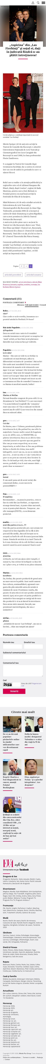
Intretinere (7, 952)
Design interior (27, 981)
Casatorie (12, 881)
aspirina (20, 284)
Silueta (30, 954)
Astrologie (7, 1016)
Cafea (37, 964)
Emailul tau (29, 642)
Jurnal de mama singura (12, 983)
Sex (18, 881)
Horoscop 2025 (9, 1008)
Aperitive (6, 969)
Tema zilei (31, 993)
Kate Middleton (22, 891)
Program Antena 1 (23, 900)
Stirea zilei (22, 993)
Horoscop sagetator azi (12, 1034)
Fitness (10, 950)
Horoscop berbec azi (11, 1044)
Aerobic (15, 952)
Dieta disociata (21, 954)
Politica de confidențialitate (12, 1057)
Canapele (6, 981)
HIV (9, 942)
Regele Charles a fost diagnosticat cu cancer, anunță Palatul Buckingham (12, 782)
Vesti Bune (31, 996)
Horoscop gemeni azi (11, 1023)
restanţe (34, 284)
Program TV (31, 898)
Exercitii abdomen (26, 952)
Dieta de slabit (8, 954)
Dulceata (11, 967)
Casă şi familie (10, 976)
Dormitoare (15, 981)
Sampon (20, 910)
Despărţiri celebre (19, 996)
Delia (29, 896)
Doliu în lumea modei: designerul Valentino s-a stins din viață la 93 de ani (33, 739)
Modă (5, 918)
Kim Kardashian (35, 891)
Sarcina (6, 935)
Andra (24, 896)
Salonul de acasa (29, 912)
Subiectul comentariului (14, 652)
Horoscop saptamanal (11, 1046)
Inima (18, 935)
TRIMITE (14, 691)
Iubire (5, 881)
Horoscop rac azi (9, 1021)
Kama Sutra (24, 881)
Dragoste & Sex (10, 876)
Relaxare (27, 950)
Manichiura (11, 910)
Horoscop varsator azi (11, 1036)
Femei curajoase (36, 983)
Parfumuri (22, 908)
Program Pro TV (9, 900)
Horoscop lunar (9, 1019)
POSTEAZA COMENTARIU (13, 302)
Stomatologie (8, 937)
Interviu (14, 993)
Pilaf (26, 969)
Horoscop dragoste (10, 1012)
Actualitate (8, 990)
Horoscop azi (8, 1010)
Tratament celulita (14, 912)
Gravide (26, 983)
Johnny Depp (8, 894)
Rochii (8, 908)
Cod (4, 680)
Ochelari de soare (25, 925)
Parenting (37, 981)
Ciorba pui (7, 971)
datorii (34, 282)
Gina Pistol (36, 896)
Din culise (7, 993)
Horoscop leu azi (9, 1040)
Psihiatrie (24, 942)
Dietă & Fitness (10, 947)
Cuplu (38, 879)
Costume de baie (9, 923)
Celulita (32, 910)
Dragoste (6, 879)
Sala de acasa (17, 956)
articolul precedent (13, 274)
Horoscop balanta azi (11, 1042)
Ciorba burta (17, 971)
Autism (5, 985)
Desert (13, 969)
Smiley (18, 896)
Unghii (14, 908)
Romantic (14, 879)
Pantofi (19, 923)
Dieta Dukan (19, 950)
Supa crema (34, 967)
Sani (4, 910)
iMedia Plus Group (25, 1053)
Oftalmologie (24, 940)
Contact (7, 1059)
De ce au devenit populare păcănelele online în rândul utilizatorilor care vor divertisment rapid (11, 742)
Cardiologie (13, 940)
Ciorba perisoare (35, 969)
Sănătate (7, 932)
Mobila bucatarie (9, 979)
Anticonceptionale (30, 937)
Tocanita (18, 967)
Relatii (32, 879)
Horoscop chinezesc (11, 1014)
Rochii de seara (14, 920)
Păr (4, 908)
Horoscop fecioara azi (11, 1025)
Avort (32, 940)
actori (21, 282)
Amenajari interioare (25, 979)
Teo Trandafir (19, 894)
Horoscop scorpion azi (11, 1031)
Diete (5, 950)
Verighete (14, 925)
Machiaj (36, 908)
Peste (23, 964)
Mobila (37, 979)
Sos (27, 964)
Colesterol (18, 937)
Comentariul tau (11, 663)
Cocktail (26, 967)
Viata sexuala (24, 879)
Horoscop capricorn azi (12, 1029)
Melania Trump (20, 898)
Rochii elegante (29, 923)
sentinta (27, 284)
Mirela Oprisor (14, 287)
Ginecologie (34, 935)
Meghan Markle (9, 891)
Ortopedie (15, 942)
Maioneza (20, 969)
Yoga (34, 950)
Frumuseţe (8, 905)
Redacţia (40, 1057)
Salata (32, 964)
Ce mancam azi (29, 971)
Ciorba (18, 964)
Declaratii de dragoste (21, 883)
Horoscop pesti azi (10, 1038)
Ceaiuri (12, 935)
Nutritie (37, 952)
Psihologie (25, 935)
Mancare (6, 964)
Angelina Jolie (30, 894)
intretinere (28, 282)
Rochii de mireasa (28, 920)
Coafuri (29, 908)
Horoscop (7, 1003)
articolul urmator (33, 274)
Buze (26, 910)
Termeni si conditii (29, 1057)
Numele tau (8, 642)
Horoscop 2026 (9, 1006)
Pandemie (9, 998)
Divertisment (9, 889)
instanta (13, 284)
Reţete (6, 962)
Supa (5, 967)
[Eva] (7, 2)
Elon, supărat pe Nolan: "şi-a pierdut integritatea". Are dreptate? (34, 781)
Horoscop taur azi (10, 1027)
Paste (13, 964)
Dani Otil (11, 896)
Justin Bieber (8, 898)
